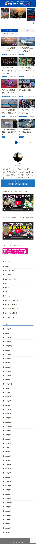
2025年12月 (8, 346)
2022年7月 (8, 477)
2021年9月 (8, 507)
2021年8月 (8, 511)
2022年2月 (8, 494)
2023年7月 (8, 435)
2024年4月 (8, 409)
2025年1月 (8, 371)
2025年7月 (8, 354)
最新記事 (9, 30)
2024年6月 (8, 401)
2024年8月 (8, 392)
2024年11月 (8, 379)
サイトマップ (24, 539)
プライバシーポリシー (13, 539)
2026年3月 (8, 337)
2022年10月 (8, 464)
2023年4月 (8, 447)
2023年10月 (8, 426)
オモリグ (7, 287)
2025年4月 (8, 363)
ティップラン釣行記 (11, 304)
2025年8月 (8, 350)
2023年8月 (8, 430)
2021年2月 (8, 523)
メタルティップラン (11, 317)
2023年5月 (8, 443)
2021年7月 (8, 515)
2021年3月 (8, 519)
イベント (7, 283)
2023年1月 (8, 456)
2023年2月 (8, 451)
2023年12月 (8, 422)
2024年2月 (8, 413)
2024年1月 (8, 418)
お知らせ (7, 292)
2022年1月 (8, 498)
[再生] (5, 210)
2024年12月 (8, 375)
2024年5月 (8, 405)
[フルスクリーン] (31, 210)
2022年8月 (8, 473)
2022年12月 (8, 460)
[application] (18, 202)
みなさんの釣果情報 (11, 313)
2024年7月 (8, 396)
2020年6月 (8, 532)
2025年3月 (8, 367)
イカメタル (26, 30)
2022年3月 (8, 490)
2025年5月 (8, 358)
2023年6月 (8, 439)
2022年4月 (8, 485)
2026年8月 (8, 329)
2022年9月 (8, 468)
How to (7, 266)
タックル (7, 296)
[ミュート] (28, 210)
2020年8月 (8, 528)
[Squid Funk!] (18, 5)
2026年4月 (8, 333)
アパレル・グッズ (10, 270)
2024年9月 (8, 388)
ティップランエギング (9, 33)
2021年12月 (8, 502)
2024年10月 (8, 384)
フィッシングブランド (11, 308)
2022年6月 (8, 481)
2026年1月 (8, 341)
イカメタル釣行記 (10, 279)
